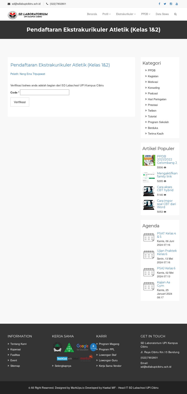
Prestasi (153, 105)
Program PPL (107, 349)
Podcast (153, 93)
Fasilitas (15, 355)
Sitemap (15, 366)
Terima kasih (156, 133)
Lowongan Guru (108, 360)
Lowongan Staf (107, 355)
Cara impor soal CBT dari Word (166, 204)
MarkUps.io (78, 387)
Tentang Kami (18, 344)
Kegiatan (153, 76)
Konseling (154, 87)
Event (13, 360)
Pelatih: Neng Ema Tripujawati (27, 74)
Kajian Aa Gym (163, 284)
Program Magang (109, 344)
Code (14, 92)
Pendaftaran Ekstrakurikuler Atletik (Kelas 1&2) (60, 65)
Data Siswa (162, 14)
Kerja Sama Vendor (110, 366)
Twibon (152, 110)
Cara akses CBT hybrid (165, 188)
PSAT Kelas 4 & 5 (166, 235)
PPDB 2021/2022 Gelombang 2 (167, 160)
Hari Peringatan (157, 99)
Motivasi (153, 82)
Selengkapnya (63, 366)
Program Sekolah (158, 122)
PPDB (145, 14)
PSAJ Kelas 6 (166, 268)
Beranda (92, 14)
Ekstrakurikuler (125, 14)
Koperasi (15, 349)
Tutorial (152, 116)
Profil (105, 14)
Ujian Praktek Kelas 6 (167, 252)
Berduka (153, 128)
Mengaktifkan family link (167, 175)
